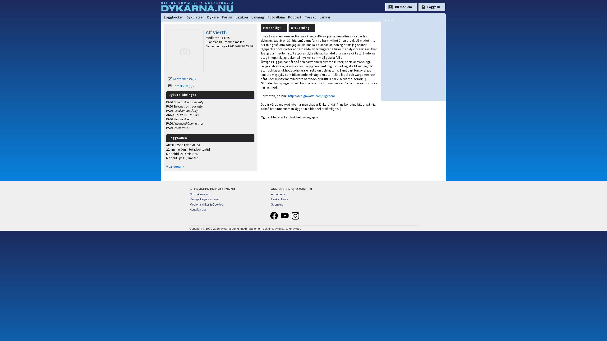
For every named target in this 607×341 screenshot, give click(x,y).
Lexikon (241, 17)
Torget (310, 17)
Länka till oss (279, 199)
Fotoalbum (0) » (183, 86)
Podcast (294, 17)
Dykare (213, 17)
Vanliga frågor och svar (204, 199)
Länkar (325, 17)
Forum (227, 17)
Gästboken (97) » (185, 79)
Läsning (257, 17)
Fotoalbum (276, 17)
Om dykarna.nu (199, 194)
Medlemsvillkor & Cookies (206, 204)
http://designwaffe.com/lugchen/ (311, 96)
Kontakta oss (198, 209)
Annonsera (278, 194)
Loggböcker (173, 17)
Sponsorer (278, 204)
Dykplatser (195, 17)
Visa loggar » (175, 166)
